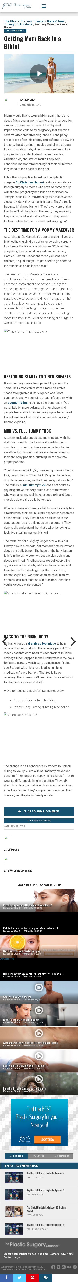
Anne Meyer (27, 99)
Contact (7, 1257)
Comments (63, 1156)
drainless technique (41, 643)
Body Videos (56, 21)
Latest (40, 1156)
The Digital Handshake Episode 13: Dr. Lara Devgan (46, 1209)
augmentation (18, 402)
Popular (18, 1156)
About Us (43, 1253)
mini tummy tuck (34, 485)
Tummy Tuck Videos (18, 24)
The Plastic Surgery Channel (24, 21)
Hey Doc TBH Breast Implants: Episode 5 (45, 1225)
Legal (17, 1257)
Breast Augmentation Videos (19, 1253)
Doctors (54, 1253)
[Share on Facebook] (6, 1278)
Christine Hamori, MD (18, 871)
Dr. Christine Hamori (30, 182)
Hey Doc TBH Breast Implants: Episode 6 (45, 1190)
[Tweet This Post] (19, 1278)
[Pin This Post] (32, 1278)
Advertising (67, 1253)
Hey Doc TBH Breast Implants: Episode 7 (45, 1173)
